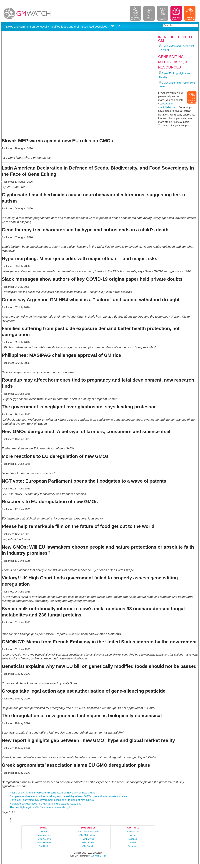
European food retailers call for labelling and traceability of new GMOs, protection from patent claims (68, 796)
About (133, 835)
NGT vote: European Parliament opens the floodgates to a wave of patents (84, 481)
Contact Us (133, 831)
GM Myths (88, 839)
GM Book (44, 846)
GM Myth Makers (88, 835)
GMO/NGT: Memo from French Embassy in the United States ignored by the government (99, 641)
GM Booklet (88, 846)
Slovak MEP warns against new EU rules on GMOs (57, 140)
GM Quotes (88, 842)
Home (43, 831)
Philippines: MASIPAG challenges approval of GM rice (61, 355)
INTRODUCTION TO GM (175, 39)
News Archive (44, 839)
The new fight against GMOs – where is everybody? (40, 807)
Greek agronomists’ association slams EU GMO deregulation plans (76, 765)
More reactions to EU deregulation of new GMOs (55, 456)
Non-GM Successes (88, 831)
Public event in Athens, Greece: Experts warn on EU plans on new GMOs (52, 792)
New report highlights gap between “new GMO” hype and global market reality (88, 740)
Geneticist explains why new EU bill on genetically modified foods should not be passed (99, 666)
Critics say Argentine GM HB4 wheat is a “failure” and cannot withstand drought (91, 299)
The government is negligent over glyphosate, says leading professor (79, 406)
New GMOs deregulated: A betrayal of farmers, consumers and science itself (87, 431)
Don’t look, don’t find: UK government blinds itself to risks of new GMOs (52, 799)
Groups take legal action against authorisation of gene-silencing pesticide (83, 691)
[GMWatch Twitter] (113, 26)
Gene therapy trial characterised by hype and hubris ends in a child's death (85, 229)
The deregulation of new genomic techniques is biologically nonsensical (82, 715)
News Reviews (43, 842)
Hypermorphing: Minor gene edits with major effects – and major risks (79, 258)
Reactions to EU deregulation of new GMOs (50, 501)
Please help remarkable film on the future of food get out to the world (78, 526)
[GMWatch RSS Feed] (118, 26)
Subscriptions (44, 835)
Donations (133, 846)
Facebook (133, 839)
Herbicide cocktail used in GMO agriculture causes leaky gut (45, 803)
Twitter (133, 842)
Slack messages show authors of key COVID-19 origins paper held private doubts (92, 279)
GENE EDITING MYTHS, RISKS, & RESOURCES (172, 62)
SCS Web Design (98, 856)
